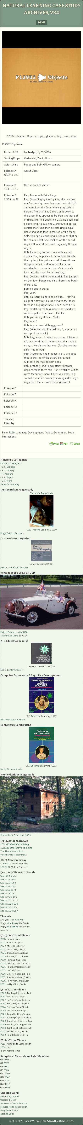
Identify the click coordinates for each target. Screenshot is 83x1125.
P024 (3, 949)
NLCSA (70, 1121)
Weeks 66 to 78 (8, 889)
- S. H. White (6, 480)
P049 (3, 1024)
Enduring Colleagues (10, 463)
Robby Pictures (7, 769)
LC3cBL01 (5, 863)
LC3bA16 (16, 847)
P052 (3, 1034)
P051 (3, 1031)
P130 (7, 1073)
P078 (6, 1063)
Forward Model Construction (13, 1106)
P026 (3, 952)
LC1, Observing (33, 765)
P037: (3, 977)
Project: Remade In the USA (13, 632)
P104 (6, 1070)
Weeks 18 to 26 (8, 875)
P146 (7, 1077)
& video (19, 769)
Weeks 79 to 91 (7, 893)
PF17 (7, 1083)
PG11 (7, 1087)
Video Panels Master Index (13, 854)
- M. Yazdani (6, 473)
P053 (3, 1043)
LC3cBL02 (5, 867)
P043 (3, 1003)
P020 (3, 942)
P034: (3, 966)
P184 (7, 1080)
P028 (3, 956)
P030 (3, 959)
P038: (3, 980)
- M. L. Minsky (7, 470)
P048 (3, 1020)
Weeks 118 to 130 (9, 903)
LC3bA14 (14, 844)
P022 (3, 945)
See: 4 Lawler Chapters (12, 669)
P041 (3, 996)
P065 (7, 1059)
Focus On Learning (9, 484)
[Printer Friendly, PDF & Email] (64, 443)
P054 (3, 1047)
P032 (3, 963)
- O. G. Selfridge (7, 466)
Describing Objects (9, 1096)
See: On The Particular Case (14, 567)
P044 (3, 1007)
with (12, 923)
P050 (3, 1027)
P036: (3, 973)
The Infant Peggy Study (41, 493)
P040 (3, 993)
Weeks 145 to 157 (9, 910)
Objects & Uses (8, 1099)
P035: (3, 970)
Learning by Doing (9, 635)
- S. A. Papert (6, 477)
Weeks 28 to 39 (8, 879)
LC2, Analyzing (33, 716)
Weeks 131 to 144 (9, 907)
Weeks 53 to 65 (8, 886)
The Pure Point (17, 919)
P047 (3, 1017)
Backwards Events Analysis (13, 1103)
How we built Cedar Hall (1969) (15, 835)
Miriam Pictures (8, 719)
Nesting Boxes (7, 1113)
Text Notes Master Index (12, 851)
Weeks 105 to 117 (9, 900)
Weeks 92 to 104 (8, 896)
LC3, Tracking (33, 529)
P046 (3, 1013)
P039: (3, 984)
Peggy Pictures (7, 533)
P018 (3, 938)
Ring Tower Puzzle (9, 1110)
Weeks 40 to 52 (8, 882)
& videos (19, 533)
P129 (12, 432)
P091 (6, 1066)
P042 (3, 1000)
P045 (3, 1010)
